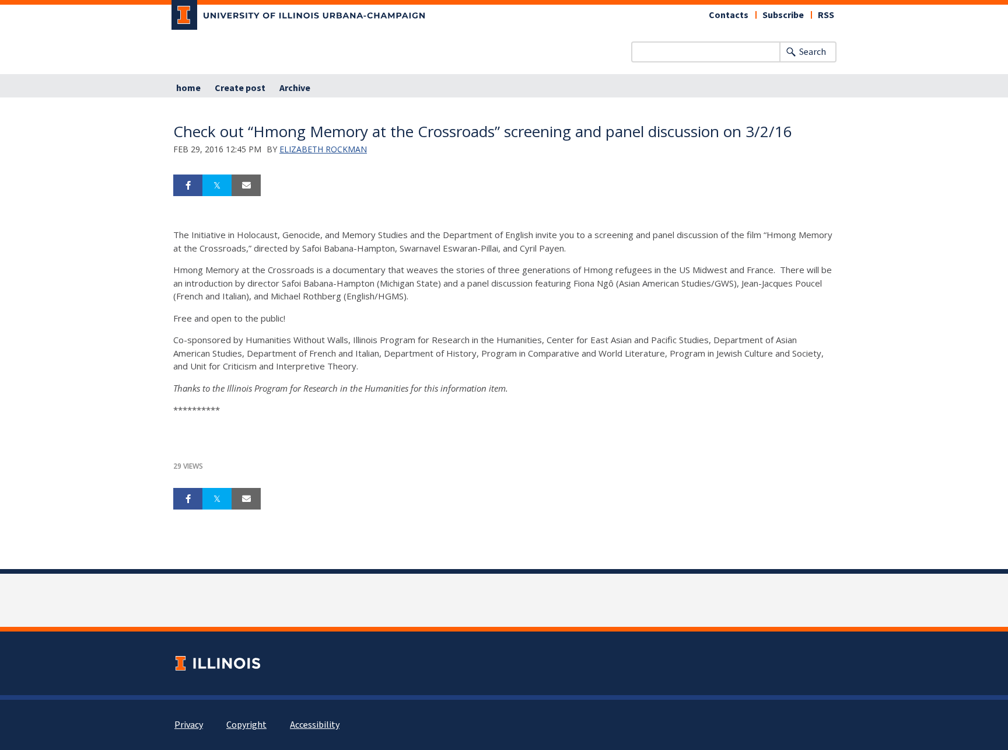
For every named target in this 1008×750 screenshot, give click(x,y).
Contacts (728, 15)
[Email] (246, 186)
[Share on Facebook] (187, 186)
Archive (294, 88)
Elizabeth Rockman (323, 149)
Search (812, 52)
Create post (240, 88)
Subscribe (783, 15)
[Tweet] (217, 186)
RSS (826, 15)
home (188, 88)
